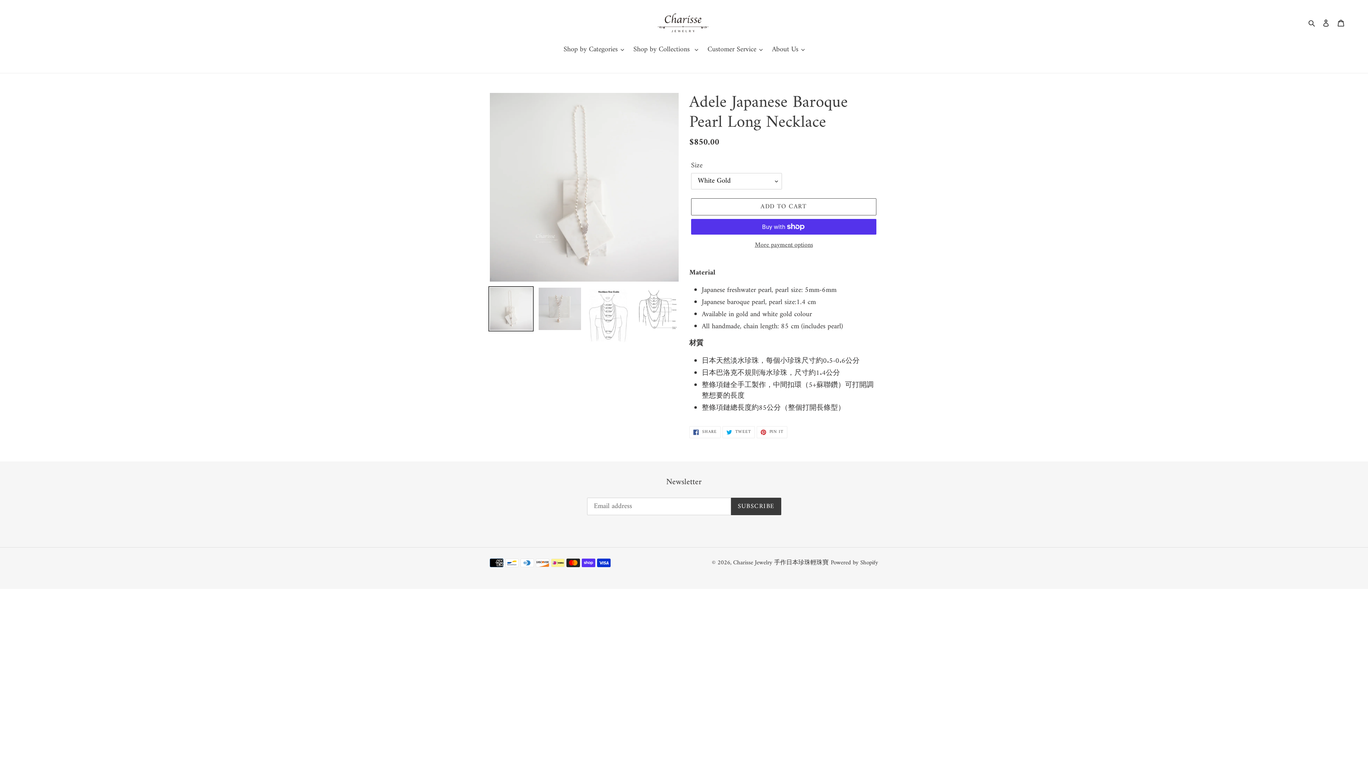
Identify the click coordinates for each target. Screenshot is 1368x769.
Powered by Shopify (854, 563)
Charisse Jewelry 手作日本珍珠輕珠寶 (781, 563)
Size (697, 166)
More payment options (784, 245)
